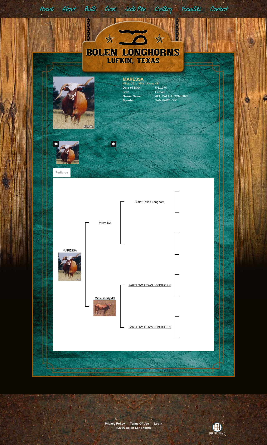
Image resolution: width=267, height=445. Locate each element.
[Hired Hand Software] (217, 428)
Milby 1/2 (129, 83)
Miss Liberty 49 (149, 83)
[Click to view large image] (73, 102)
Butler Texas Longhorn (150, 202)
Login (158, 423)
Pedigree (61, 172)
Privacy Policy (115, 423)
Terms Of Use (139, 423)
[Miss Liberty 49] (104, 308)
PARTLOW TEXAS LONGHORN (149, 285)
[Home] (133, 42)
